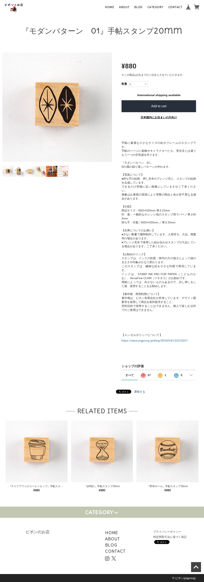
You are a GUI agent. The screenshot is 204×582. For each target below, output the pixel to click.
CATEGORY (155, 7)
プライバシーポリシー (167, 531)
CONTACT (175, 7)
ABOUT (124, 7)
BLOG (138, 7)
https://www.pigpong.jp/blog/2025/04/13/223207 (155, 340)
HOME (109, 7)
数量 (124, 83)
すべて (130, 375)
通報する (139, 391)
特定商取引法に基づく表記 (170, 536)
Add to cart (158, 106)
